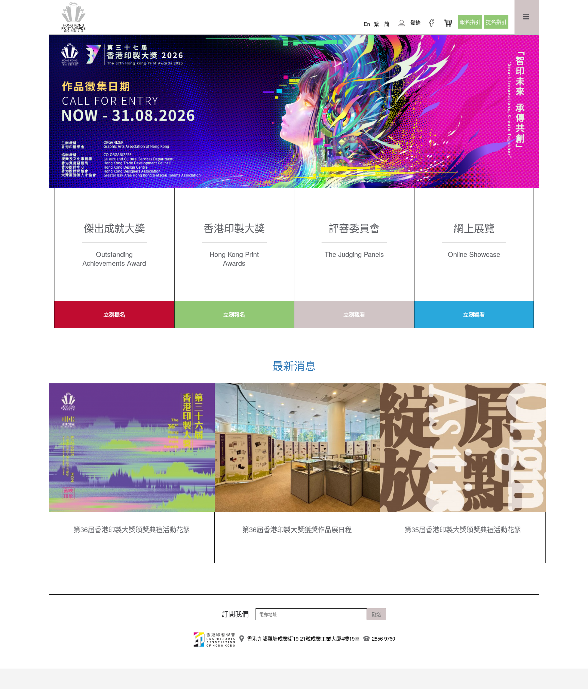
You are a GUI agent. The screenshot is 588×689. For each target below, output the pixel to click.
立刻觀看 (354, 314)
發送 (376, 614)
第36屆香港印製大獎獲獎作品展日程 (297, 529)
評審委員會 (354, 227)
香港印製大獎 (234, 227)
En (367, 23)
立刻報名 (234, 314)
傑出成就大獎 (114, 227)
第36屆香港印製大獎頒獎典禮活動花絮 (132, 529)
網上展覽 (474, 227)
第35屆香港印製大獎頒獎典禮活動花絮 (463, 529)
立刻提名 (114, 314)
